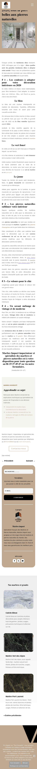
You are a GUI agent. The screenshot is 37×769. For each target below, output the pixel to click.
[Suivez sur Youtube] (22, 560)
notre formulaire (24, 442)
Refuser (25, 763)
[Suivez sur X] (18, 560)
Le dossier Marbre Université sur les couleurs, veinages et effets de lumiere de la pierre (19, 415)
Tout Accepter (15, 763)
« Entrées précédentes (12, 715)
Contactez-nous (18, 448)
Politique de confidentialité (19, 766)
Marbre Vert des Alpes (15, 656)
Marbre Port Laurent (14, 696)
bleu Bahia (31, 257)
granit (20, 336)
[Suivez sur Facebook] (14, 560)
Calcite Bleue (11, 613)
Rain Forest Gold (24, 263)
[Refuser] (34, 756)
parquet (9, 172)
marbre (32, 138)
